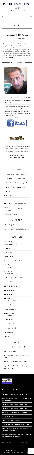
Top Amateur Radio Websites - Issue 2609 (14, 404)
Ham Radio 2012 (20, 347)
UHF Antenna (9, 324)
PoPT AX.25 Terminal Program (11, 420)
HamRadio (7, 298)
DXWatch (6, 195)
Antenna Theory (9, 244)
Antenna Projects (9, 225)
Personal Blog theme (23, 452)
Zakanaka (14, 351)
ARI (5, 174)
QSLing (7, 267)
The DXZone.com (12, 389)
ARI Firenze (27, 100)
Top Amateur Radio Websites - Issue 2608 (14, 408)
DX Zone (6, 187)
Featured (6, 282)
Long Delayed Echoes (10, 214)
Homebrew (7, 313)
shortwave (8, 256)
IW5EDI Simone (17, 117)
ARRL (9, 102)
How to (7, 252)
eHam (5, 199)
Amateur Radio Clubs (8, 416)
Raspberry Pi (9, 320)
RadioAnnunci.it (8, 229)
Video (5, 336)
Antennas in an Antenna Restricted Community (15, 424)
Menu (30, 16)
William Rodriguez (9, 355)
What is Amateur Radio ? (17, 155)
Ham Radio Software (10, 294)
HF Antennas (9, 315)
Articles (6, 242)
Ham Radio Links (19, 157)
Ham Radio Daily (9, 203)
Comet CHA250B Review (18, 362)
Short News (7, 332)
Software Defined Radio (12, 278)
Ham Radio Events (9, 286)
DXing (6, 248)
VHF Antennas (9, 328)
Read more (9, 57)
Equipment (7, 271)
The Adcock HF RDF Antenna (17, 35)
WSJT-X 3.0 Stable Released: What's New (14, 412)
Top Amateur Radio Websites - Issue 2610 (14, 394)
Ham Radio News (9, 290)
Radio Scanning (9, 309)
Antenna (7, 273)
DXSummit (7, 191)
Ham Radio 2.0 (9, 301)
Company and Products (11, 261)
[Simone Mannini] (17, 127)
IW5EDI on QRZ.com (10, 208)
